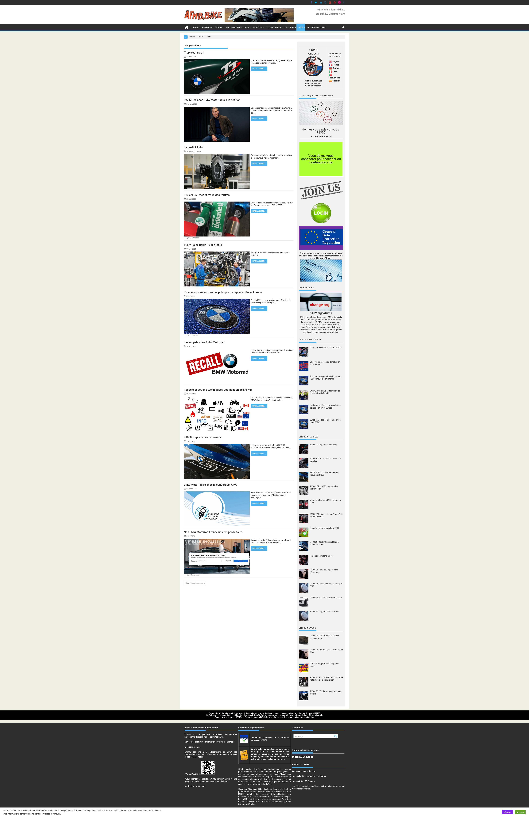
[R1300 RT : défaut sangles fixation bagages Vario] (303, 640)
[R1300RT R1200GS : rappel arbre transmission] (303, 490)
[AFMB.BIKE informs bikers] (186, 26)
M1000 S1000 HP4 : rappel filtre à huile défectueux (324, 543)
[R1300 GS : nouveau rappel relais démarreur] (303, 574)
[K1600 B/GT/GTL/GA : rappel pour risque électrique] (303, 477)
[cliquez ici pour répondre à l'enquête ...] (321, 113)
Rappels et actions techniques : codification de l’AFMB (218, 389)
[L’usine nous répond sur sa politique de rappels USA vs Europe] (217, 300)
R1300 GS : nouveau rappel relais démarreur (324, 571)
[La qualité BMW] (217, 155)
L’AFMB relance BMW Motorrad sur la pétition (212, 100)
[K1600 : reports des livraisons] (217, 445)
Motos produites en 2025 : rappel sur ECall (325, 501)
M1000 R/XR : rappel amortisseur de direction (325, 459)
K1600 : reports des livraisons (202, 437)
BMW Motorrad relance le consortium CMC (210, 484)
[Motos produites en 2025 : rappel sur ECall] (303, 504)
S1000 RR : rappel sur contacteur (324, 445)
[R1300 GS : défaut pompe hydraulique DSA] (303, 654)
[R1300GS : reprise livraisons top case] (303, 602)
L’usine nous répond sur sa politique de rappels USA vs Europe (223, 292)
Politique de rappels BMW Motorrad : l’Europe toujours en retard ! (325, 377)
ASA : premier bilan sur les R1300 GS (326, 347)
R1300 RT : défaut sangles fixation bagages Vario (324, 637)
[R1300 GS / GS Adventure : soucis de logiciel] (303, 695)
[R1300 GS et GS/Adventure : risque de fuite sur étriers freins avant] (303, 682)
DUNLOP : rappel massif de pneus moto (324, 664)
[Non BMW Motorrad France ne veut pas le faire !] (217, 540)
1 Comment (193, 335)
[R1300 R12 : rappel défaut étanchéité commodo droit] (303, 518)
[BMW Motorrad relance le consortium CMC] (217, 492)
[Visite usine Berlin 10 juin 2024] (217, 253)
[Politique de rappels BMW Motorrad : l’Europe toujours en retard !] (303, 381)
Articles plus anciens (196, 583)
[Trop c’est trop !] (217, 60)
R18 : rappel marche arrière (321, 556)
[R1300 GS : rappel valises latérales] (303, 616)
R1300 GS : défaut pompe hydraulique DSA (326, 651)
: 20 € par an (303, 781)
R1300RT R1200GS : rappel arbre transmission (324, 487)
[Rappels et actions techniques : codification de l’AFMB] (217, 398)
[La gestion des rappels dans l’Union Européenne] (303, 366)
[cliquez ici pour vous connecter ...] (321, 213)
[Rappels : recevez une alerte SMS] (303, 532)
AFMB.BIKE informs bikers (331, 9)
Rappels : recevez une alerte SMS (324, 528)
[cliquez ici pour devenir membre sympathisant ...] (321, 190)
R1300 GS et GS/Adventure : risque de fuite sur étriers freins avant (326, 678)
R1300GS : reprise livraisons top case (326, 597)
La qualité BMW (193, 147)
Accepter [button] (520, 812)
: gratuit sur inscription (309, 776)
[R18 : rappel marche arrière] (303, 560)
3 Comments (194, 575)
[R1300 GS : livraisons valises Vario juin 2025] (303, 588)
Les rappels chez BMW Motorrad (204, 342)
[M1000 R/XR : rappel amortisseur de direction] (303, 463)
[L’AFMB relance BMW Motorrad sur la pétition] (217, 108)
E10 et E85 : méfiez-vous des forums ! (207, 195)
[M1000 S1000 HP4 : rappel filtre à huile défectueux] (303, 546)
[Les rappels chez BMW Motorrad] (217, 350)
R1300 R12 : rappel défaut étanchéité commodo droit (326, 515)
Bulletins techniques (237, 27)
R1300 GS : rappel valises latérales (324, 611)
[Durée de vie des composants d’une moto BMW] (303, 424)
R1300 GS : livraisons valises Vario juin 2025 (326, 585)
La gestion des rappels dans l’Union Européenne (325, 363)
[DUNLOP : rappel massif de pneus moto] (303, 668)
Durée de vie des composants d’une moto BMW (325, 421)
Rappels (206, 27)
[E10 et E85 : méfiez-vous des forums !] (217, 203)
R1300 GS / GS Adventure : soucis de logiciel (326, 692)
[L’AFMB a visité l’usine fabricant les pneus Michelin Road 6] (303, 395)
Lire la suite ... (259, 69)
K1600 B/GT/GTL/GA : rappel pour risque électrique (324, 473)
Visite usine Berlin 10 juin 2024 (203, 245)
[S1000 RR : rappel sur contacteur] (303, 449)
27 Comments (194, 238)
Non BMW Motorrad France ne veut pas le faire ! (214, 532)
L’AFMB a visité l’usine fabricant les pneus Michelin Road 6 (325, 392)
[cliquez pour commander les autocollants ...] (313, 76)
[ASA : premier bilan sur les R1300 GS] (303, 352)
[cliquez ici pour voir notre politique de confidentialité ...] (321, 238)
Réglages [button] (507, 812)
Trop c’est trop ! (194, 52)
